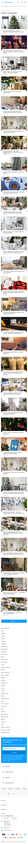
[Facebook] (3, 793)
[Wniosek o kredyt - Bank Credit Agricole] (20, 837)
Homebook (3, 809)
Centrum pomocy (7, 830)
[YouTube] (8, 793)
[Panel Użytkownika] (21, 2)
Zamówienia (4, 805)
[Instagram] (13, 793)
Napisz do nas (7, 827)
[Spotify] (24, 793)
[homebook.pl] (9, 2)
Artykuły (24, 788)
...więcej (8, 760)
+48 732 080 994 (8, 816)
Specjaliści (17, 788)
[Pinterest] (19, 793)
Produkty (4, 788)
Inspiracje (10, 788)
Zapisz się (14, 752)
